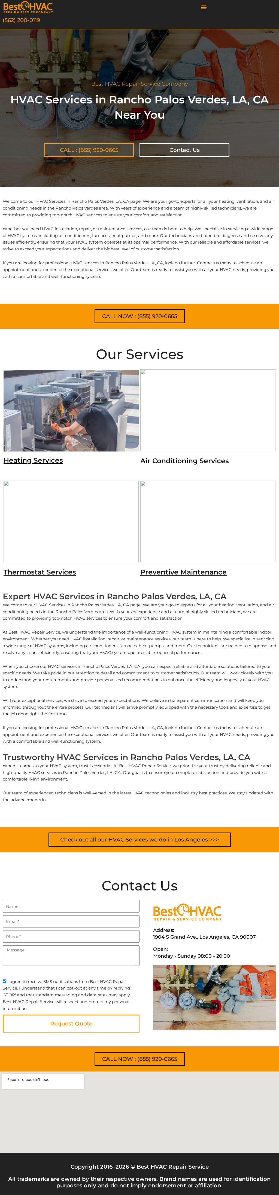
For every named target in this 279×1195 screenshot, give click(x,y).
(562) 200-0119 (21, 20)
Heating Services (33, 460)
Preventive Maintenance (183, 572)
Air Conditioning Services (184, 461)
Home (8, 181)
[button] (203, 7)
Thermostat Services (40, 572)
